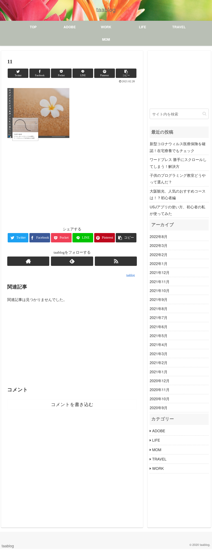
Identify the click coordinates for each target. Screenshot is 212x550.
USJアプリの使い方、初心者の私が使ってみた (177, 210)
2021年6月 (158, 326)
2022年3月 (158, 245)
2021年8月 (158, 308)
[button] (204, 113)
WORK (158, 468)
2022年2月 (158, 254)
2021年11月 (160, 281)
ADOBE (158, 430)
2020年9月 (158, 407)
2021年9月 (158, 299)
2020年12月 (160, 380)
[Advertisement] (72, 185)
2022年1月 (158, 263)
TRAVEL (159, 459)
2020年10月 (160, 398)
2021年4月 (158, 344)
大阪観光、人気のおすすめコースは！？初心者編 (178, 194)
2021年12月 (160, 272)
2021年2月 (158, 362)
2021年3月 (158, 353)
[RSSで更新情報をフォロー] (116, 261)
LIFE (156, 440)
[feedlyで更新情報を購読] (72, 261)
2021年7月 (158, 317)
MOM (156, 449)
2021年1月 (158, 371)
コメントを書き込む (72, 404)
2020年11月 (160, 389)
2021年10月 (160, 290)
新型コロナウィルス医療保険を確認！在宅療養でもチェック (178, 147)
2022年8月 (158, 236)
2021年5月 (158, 335)
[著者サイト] (28, 261)
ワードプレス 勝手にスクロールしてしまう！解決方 (178, 163)
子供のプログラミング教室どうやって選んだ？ (178, 178)
